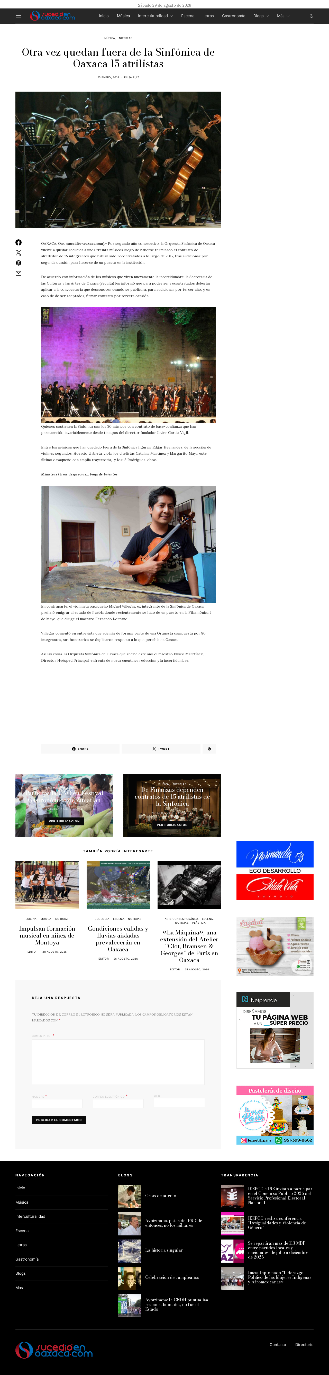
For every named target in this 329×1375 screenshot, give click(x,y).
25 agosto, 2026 (197, 969)
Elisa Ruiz (131, 77)
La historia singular (164, 1250)
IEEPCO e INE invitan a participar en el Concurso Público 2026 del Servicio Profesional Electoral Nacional (280, 1196)
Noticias (125, 38)
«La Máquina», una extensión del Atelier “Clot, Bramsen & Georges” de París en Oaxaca (189, 946)
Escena (187, 15)
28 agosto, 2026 (54, 951)
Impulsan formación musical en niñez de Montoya (47, 935)
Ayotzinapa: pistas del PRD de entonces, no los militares (173, 1222)
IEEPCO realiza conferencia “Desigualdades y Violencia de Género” (277, 1223)
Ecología (102, 918)
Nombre (39, 1096)
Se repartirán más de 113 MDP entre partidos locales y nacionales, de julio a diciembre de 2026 (278, 1250)
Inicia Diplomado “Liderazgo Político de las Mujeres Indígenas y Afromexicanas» (279, 1277)
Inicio (104, 15)
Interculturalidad (153, 15)
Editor (78, 809)
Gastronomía (233, 15)
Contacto (278, 1344)
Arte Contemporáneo (181, 918)
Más (281, 15)
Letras (208, 15)
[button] (311, 16)
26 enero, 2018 (162, 812)
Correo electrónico (110, 1096)
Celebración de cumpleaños (172, 1277)
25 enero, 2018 (108, 77)
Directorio (304, 1344)
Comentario (41, 1035)
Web (157, 1095)
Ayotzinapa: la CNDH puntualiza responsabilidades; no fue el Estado (176, 1304)
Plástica (199, 922)
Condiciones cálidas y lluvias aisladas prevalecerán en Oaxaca (118, 939)
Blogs (258, 15)
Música (123, 15)
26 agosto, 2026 (126, 958)
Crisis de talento (160, 1196)
